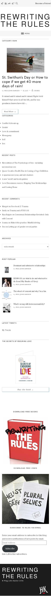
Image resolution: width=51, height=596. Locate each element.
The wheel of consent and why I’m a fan (29, 291)
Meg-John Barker (12, 91)
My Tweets (6, 330)
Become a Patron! (43, 3)
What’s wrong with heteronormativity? (29, 304)
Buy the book (25, 389)
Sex (3, 143)
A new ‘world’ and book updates (15, 179)
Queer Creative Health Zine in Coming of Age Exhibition (25, 171)
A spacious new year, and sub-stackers (17, 175)
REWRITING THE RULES (25, 20)
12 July (25, 91)
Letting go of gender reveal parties (22, 226)
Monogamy (6, 135)
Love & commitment (10, 131)
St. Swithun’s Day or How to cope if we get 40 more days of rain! (25, 81)
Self (3, 139)
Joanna (5, 222)
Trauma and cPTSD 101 (19, 210)
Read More (10, 111)
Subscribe (10, 548)
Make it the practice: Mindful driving (25, 222)
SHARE (37, 91)
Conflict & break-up (10, 123)
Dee (3, 226)
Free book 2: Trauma (19, 206)
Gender (5, 127)
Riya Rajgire (7, 214)
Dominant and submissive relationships (29, 265)
